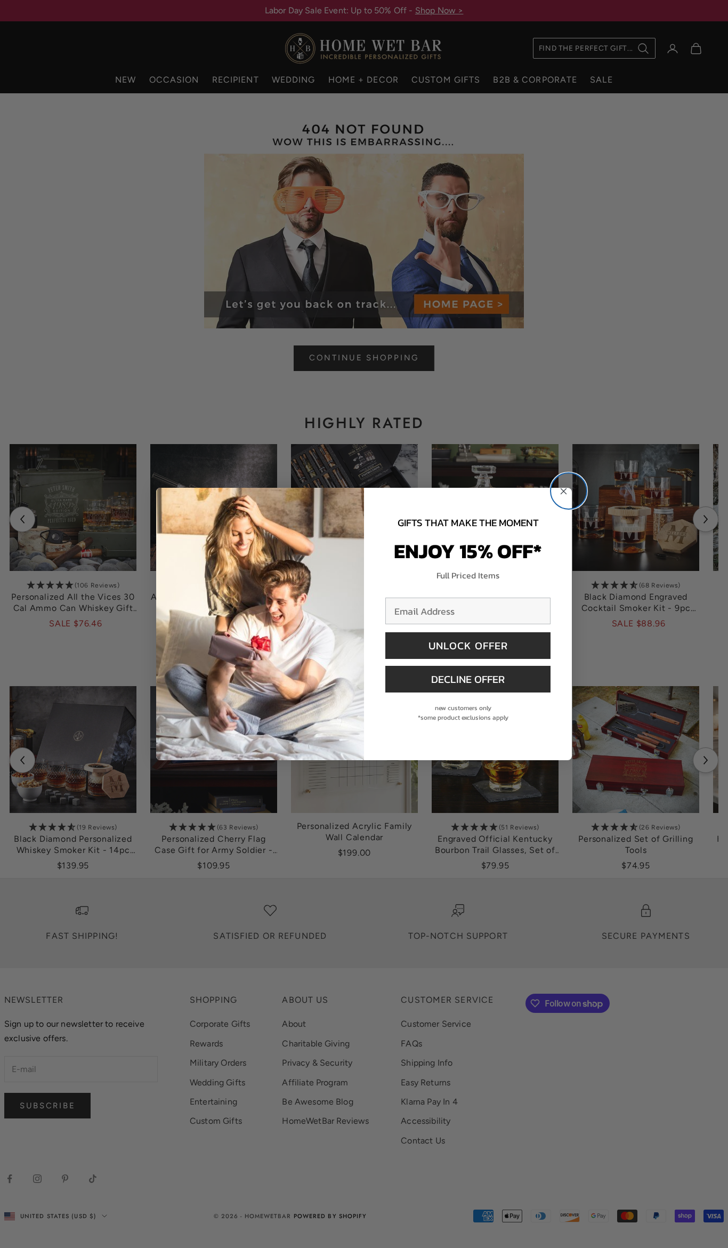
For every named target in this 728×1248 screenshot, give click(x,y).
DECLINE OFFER (468, 679)
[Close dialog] (569, 491)
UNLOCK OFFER (468, 646)
